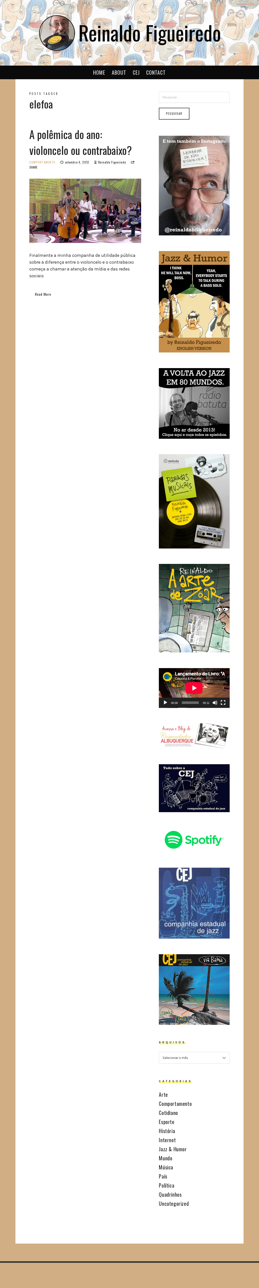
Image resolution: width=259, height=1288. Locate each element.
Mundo (165, 1158)
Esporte (166, 1122)
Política (166, 1185)
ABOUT (119, 72)
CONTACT (156, 72)
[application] (194, 688)
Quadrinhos (170, 1194)
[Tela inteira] (223, 702)
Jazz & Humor (173, 1149)
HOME (99, 72)
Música (166, 1167)
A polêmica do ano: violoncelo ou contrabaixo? (80, 142)
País (163, 1176)
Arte (163, 1094)
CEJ (136, 72)
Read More (43, 294)
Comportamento (42, 162)
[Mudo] (215, 702)
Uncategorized (174, 1203)
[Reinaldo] (129, 32)
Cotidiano (168, 1112)
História (167, 1131)
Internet (167, 1140)
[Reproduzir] (165, 702)
